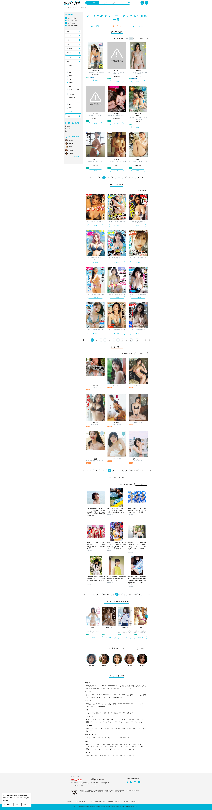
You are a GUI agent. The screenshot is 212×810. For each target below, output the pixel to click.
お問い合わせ (133, 801)
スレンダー (91, 719)
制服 (99, 713)
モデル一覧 (76, 156)
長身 (140, 719)
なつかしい (119, 728)
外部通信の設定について (113, 801)
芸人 (70, 104)
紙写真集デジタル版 (91, 704)
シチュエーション (71, 57)
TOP (65, 8)
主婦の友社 (138, 686)
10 (131, 340)
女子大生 (71, 82)
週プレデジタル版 (72, 20)
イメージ (69, 53)
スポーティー (112, 722)
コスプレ (90, 713)
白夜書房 (113, 688)
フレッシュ (100, 722)
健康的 (90, 722)
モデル (70, 75)
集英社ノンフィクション (106, 697)
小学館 (144, 686)
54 (141, 340)
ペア (89, 737)
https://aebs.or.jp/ (83, 792)
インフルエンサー (72, 94)
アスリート (71, 107)
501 (125, 594)
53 (137, 340)
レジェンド (71, 100)
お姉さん (100, 728)
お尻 (110, 719)
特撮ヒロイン (72, 97)
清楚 (89, 731)
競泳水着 (108, 713)
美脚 (132, 719)
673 (136, 594)
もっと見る (143, 648)
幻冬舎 (128, 686)
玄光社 (124, 686)
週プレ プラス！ (72, 23)
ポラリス (96, 706)
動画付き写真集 (112, 704)
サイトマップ (141, 801)
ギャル (138, 722)
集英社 (132, 686)
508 (137, 470)
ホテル (115, 737)
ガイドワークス (95, 686)
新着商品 (67, 126)
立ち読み (95, 80)
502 (130, 594)
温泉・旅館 (125, 737)
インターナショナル (126, 722)
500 (121, 594)
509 (142, 470)
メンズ (115, 756)
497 (108, 594)
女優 (70, 72)
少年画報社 (89, 688)
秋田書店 (88, 686)
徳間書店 (99, 688)
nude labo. (102, 706)
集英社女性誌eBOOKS (92, 697)
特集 (66, 131)
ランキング (68, 128)
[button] (146, 616)
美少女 (90, 728)
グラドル (71, 65)
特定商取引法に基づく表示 (98, 801)
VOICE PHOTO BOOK (123, 704)
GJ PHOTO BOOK (115, 695)
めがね (118, 713)
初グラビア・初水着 (102, 756)
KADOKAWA (104, 686)
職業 (68, 61)
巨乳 (102, 719)
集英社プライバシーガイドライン (83, 801)
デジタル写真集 (72, 18)
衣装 (68, 44)
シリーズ (69, 40)
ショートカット (121, 719)
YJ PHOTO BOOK (104, 695)
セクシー (142, 728)
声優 (70, 79)
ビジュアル (69, 48)
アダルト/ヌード (72, 111)
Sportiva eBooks (117, 697)
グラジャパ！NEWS (73, 25)
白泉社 (109, 688)
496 (104, 594)
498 (113, 594)
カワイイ (131, 728)
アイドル (71, 68)
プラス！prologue (102, 704)
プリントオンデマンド (136, 704)
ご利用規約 (70, 801)
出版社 (68, 31)
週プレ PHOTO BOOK (92, 695)
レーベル (69, 35)
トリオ (97, 737)
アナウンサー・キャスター (74, 90)
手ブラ (90, 756)
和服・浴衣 (128, 713)
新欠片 (104, 688)
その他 (68, 116)
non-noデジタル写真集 (140, 695)
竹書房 (94, 688)
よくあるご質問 (124, 801)
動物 (123, 756)
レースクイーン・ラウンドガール (74, 86)
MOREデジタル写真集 (127, 695)
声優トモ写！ (89, 706)
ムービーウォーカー (126, 688)
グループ (106, 737)
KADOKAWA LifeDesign (114, 686)
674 (140, 594)
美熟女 (109, 728)
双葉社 (119, 688)
